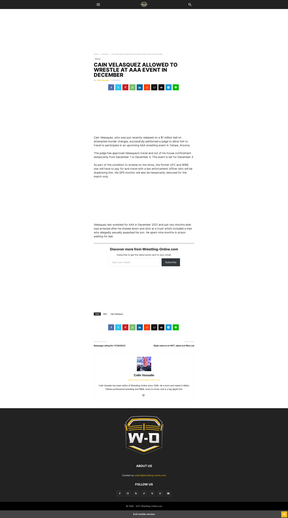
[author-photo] (144, 371)
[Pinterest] (125, 87)
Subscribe (170, 262)
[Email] (154, 87)
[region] (144, 32)
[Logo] (144, 456)
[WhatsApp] (132, 87)
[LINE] (176, 87)
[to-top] (284, 513)
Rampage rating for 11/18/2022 (109, 345)
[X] (118, 87)
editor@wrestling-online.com (150, 475)
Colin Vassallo (103, 80)
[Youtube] (168, 493)
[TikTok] (144, 493)
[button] (98, 4)
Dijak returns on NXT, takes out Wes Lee (174, 345)
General (105, 54)
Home (96, 54)
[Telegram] (168, 87)
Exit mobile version (144, 514)
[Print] (161, 87)
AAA (105, 314)
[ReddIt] (147, 87)
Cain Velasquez (117, 314)
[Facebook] (111, 87)
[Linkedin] (140, 87)
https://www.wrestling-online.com (144, 380)
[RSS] (136, 493)
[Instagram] (143, 395)
